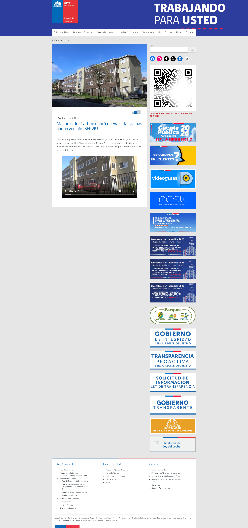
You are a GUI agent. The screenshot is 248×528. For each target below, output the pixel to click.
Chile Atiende (110, 479)
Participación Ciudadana (128, 32)
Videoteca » (65, 40)
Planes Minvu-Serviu (105, 32)
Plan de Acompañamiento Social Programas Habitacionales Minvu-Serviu (75, 486)
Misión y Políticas (165, 32)
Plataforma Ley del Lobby (115, 476)
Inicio (54, 40)
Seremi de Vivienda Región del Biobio (166, 476)
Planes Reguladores (70, 495)
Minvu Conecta (111, 482)
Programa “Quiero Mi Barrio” (116, 470)
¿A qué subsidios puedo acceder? (75, 475)
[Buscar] (192, 49)
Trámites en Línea (61, 32)
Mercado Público (112, 473)
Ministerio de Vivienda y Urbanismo (165, 473)
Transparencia (148, 32)
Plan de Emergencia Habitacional (75, 481)
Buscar (153, 45)
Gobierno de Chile (158, 470)
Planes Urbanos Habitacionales (74, 492)
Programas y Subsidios (82, 32)
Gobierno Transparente (160, 488)
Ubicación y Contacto (184, 32)
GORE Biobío (156, 485)
